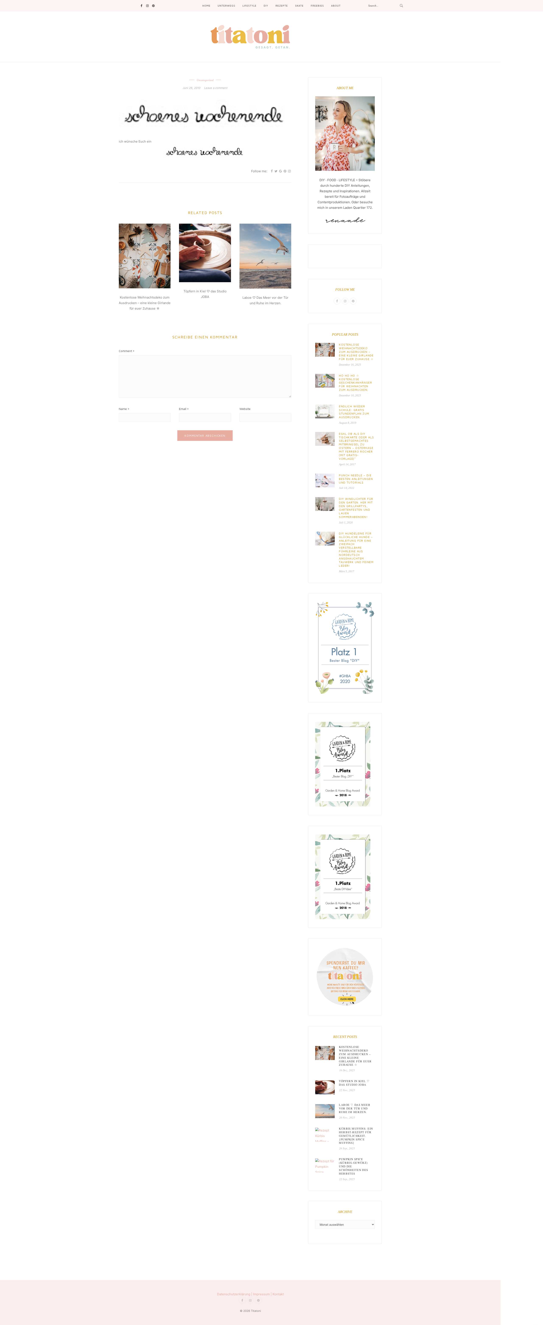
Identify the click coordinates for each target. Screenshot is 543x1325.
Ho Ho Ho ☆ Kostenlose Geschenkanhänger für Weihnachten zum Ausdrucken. (355, 383)
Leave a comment (216, 88)
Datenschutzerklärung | (235, 1294)
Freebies (317, 5)
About (336, 5)
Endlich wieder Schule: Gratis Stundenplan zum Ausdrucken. (354, 412)
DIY (266, 5)
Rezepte (282, 5)
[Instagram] (147, 5)
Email (182, 409)
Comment (125, 351)
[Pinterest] (153, 5)
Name (123, 409)
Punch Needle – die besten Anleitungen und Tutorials (356, 479)
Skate (299, 5)
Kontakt (278, 1294)
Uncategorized (205, 80)
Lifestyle (249, 5)
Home (206, 5)
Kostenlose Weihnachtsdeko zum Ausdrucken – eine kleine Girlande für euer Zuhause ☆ (145, 302)
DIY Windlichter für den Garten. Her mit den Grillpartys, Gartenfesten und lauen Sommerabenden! (356, 507)
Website (245, 409)
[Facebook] (141, 5)
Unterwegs (226, 5)
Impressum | (263, 1294)
